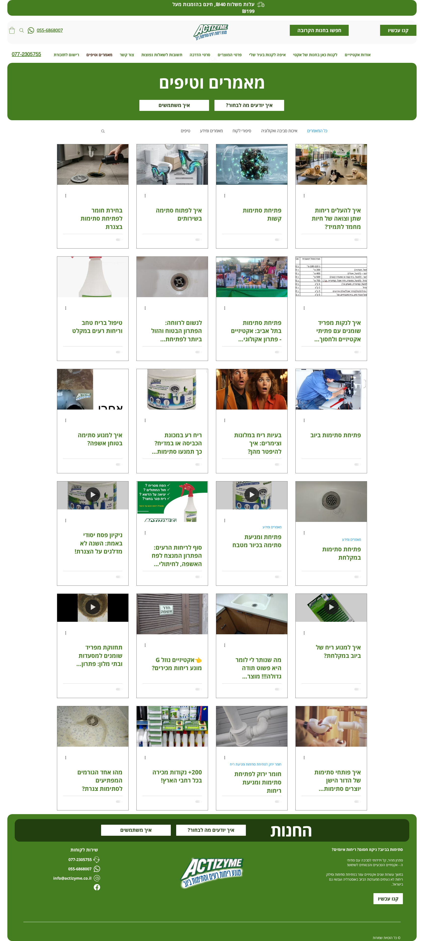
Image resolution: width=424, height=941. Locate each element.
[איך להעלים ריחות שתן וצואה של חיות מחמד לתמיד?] (331, 164)
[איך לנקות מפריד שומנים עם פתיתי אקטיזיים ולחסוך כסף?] (331, 277)
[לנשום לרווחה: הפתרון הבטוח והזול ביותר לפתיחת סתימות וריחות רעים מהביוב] (172, 277)
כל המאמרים (317, 130)
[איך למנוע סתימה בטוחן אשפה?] (92, 389)
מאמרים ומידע (211, 130)
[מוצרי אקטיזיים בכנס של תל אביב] (251, 277)
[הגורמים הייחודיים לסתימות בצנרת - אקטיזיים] (92, 726)
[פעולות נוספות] (302, 196)
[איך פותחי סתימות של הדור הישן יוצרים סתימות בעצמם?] (331, 726)
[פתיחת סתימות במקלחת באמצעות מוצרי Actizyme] (331, 501)
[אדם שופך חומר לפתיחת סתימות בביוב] (92, 164)
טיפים (185, 130)
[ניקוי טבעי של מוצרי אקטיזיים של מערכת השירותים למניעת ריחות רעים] (172, 164)
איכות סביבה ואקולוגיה (279, 130)
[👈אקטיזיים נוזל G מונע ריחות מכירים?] (172, 614)
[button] (12, 30)
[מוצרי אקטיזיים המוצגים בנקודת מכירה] (172, 726)
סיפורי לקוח (242, 130)
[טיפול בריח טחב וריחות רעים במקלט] (92, 277)
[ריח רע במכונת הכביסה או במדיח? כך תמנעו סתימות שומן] (172, 389)
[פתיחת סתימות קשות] (251, 164)
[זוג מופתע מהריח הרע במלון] (251, 389)
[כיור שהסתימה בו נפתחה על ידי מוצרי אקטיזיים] (251, 614)
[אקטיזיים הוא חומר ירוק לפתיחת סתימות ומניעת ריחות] (251, 726)
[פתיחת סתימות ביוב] (331, 389)
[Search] (21, 30)
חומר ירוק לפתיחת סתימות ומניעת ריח (255, 764)
